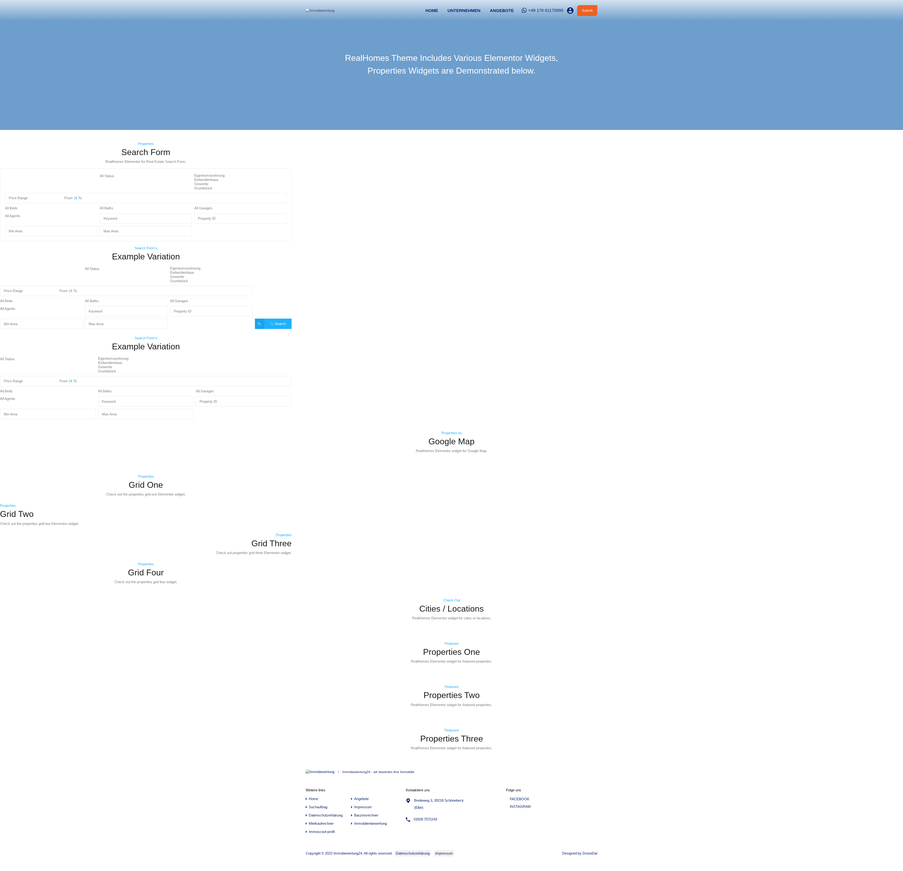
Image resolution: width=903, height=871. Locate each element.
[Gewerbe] (240, 184)
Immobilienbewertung (370, 823)
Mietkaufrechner (321, 823)
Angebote (502, 10)
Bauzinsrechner (366, 815)
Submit (587, 10)
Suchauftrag (318, 807)
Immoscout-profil (322, 831)
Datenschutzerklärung (326, 815)
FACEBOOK (519, 799)
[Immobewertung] (320, 10)
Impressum (363, 807)
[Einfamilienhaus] (240, 180)
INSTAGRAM (520, 807)
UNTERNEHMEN (464, 10)
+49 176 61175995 (545, 10)
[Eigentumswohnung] (240, 175)
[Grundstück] (240, 188)
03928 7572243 (425, 819)
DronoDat (589, 853)
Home (431, 10)
